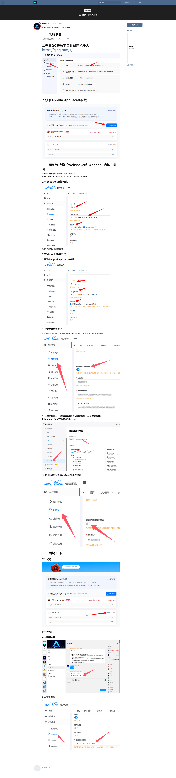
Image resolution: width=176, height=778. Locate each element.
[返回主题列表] (2, 2)
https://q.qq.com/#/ (62, 39)
